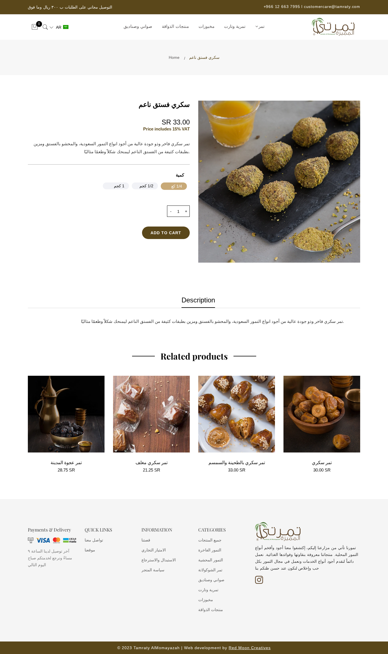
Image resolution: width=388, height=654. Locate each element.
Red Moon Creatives (250, 647)
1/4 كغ (176, 186)
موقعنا (90, 550)
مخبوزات (206, 26)
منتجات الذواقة (175, 26)
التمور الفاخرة (209, 550)
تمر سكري (322, 462)
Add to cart (166, 233)
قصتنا (145, 540)
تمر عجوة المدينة (66, 462)
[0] (34, 27)
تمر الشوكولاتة (210, 570)
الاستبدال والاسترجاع (158, 560)
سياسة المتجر (152, 570)
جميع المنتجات (210, 540)
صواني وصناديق (138, 26)
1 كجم (119, 186)
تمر (261, 26)
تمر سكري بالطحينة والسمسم (236, 462)
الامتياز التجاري (153, 550)
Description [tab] (198, 300)
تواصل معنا (94, 540)
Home (174, 57)
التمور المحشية (210, 560)
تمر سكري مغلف (151, 462)
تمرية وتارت (234, 26)
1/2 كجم (146, 186)
